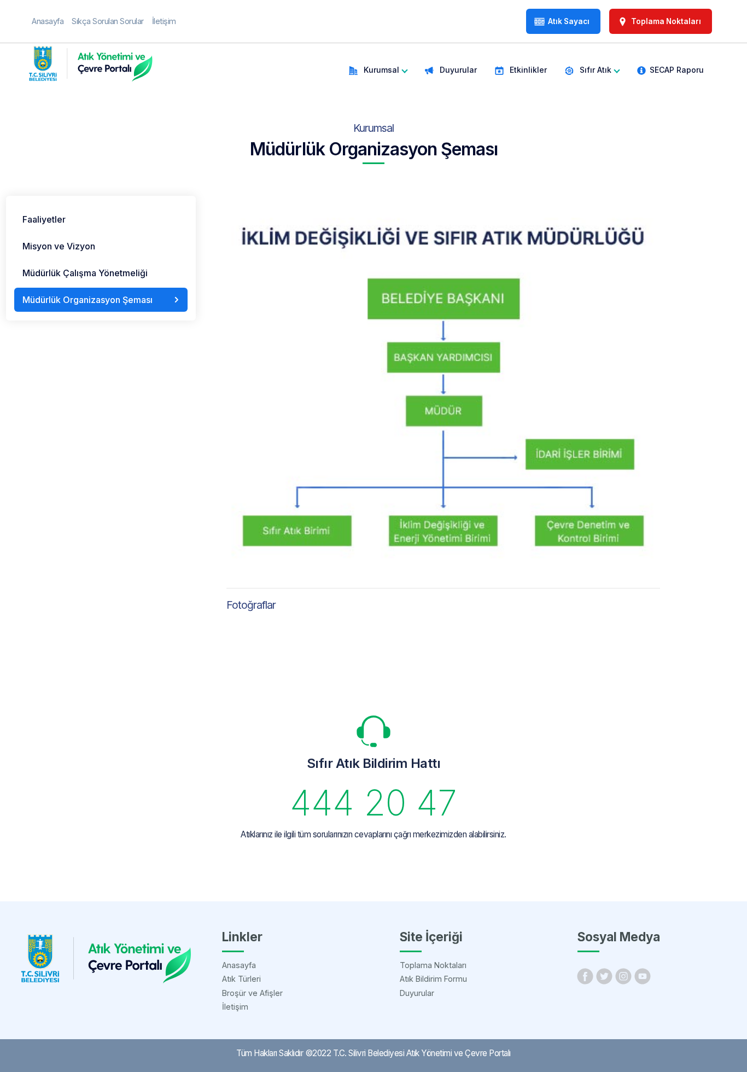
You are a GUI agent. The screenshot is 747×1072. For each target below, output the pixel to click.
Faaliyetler (44, 219)
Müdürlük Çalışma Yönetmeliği (85, 272)
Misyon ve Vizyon (58, 246)
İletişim (235, 1006)
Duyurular (457, 69)
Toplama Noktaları (433, 965)
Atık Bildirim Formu (433, 978)
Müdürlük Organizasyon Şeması (87, 299)
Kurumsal (380, 69)
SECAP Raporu (677, 69)
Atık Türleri (241, 978)
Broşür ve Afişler (252, 993)
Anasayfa (239, 965)
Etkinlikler (527, 69)
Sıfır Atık (594, 69)
